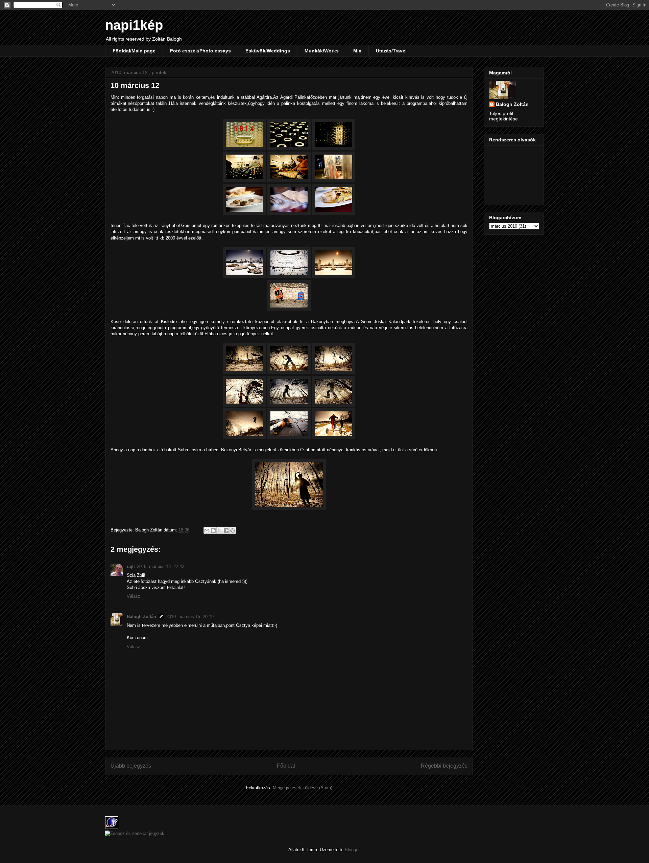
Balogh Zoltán (141, 616)
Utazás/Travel (391, 50)
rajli (131, 566)
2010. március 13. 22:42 (160, 566)
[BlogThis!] (213, 530)
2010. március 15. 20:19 (190, 616)
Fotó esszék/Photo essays (200, 50)
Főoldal (286, 766)
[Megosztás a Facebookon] (226, 530)
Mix (357, 50)
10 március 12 (135, 85)
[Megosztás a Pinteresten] (232, 530)
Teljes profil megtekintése (503, 116)
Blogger (352, 849)
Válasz (133, 596)
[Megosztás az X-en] (219, 530)
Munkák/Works (322, 50)
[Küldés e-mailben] (206, 530)
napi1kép (134, 25)
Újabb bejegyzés (131, 766)
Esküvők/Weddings (267, 50)
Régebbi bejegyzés (444, 766)
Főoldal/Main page (134, 50)
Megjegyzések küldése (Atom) (302, 787)
